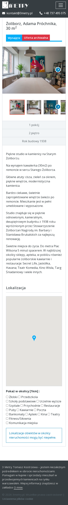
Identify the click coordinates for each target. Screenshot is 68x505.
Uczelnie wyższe (50, 401)
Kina (43, 414)
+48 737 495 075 (55, 13)
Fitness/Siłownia (19, 419)
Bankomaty (16, 414)
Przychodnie (31, 406)
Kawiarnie (26, 410)
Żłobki (12, 397)
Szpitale (14, 406)
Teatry (55, 414)
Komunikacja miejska (23, 423)
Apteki (32, 414)
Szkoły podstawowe (22, 401)
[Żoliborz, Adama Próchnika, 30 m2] (34, 70)
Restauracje (51, 406)
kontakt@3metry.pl (19, 13)
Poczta (41, 410)
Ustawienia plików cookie (17, 498)
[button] (34, 338)
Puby (12, 410)
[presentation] (58, 69)
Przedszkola (29, 397)
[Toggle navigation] (61, 5)
